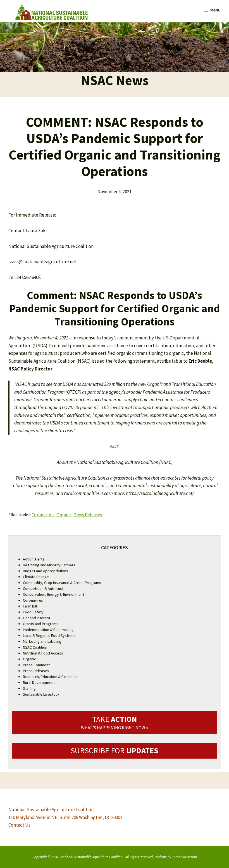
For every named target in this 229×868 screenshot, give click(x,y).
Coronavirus (43, 514)
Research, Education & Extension (50, 676)
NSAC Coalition (35, 647)
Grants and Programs (40, 623)
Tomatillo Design (184, 857)
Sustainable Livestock (41, 694)
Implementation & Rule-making (48, 629)
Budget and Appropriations (45, 570)
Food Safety (33, 611)
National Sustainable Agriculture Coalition (91, 857)
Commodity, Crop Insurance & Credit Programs (62, 582)
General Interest (36, 617)
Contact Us (19, 825)
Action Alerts (33, 559)
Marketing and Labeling (42, 641)
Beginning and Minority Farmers (49, 564)
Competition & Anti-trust (43, 588)
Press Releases (87, 514)
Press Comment (36, 664)
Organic (63, 514)
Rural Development (39, 682)
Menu (215, 10)
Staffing (29, 688)
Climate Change (36, 576)
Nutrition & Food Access (43, 653)
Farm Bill (30, 606)
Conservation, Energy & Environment (53, 594)
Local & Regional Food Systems (49, 635)
